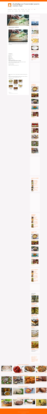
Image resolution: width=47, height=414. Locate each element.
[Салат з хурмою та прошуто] (32, 186)
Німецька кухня (35, 358)
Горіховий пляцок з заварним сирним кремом (36, 227)
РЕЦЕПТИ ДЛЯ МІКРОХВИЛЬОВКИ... (23, 398)
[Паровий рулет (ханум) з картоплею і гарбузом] (29, 391)
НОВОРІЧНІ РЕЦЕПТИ (33, 215)
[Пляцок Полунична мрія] (34, 125)
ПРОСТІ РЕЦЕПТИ (34, 269)
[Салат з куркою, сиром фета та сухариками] (32, 183)
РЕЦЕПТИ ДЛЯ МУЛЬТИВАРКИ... (23, 364)
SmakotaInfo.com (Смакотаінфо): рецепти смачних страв (26, 5)
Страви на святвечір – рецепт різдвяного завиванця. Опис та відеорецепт (34, 111)
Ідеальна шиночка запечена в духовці (5, 384)
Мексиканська (32, 358)
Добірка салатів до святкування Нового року (36, 188)
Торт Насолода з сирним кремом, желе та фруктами (36, 181)
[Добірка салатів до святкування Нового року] (32, 188)
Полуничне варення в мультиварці (16, 373)
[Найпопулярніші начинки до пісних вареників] (34, 101)
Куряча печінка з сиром (38, 406)
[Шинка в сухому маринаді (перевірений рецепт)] (41, 378)
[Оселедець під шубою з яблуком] (32, 190)
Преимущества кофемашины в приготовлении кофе (13, 93)
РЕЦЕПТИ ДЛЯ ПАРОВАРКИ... (23, 386)
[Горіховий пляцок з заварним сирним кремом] (32, 227)
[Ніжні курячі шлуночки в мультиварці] (29, 369)
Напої (34, 9)
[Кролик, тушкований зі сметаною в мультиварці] (6, 368)
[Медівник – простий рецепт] (29, 380)
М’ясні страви (15, 9)
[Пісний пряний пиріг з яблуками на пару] (41, 390)
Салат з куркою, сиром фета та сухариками (35, 183)
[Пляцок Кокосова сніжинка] (32, 224)
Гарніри (29, 9)
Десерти (19, 9)
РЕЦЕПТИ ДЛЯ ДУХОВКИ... (23, 375)
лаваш (34, 361)
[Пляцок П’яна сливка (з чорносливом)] (34, 114)
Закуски (32, 9)
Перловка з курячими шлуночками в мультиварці (41, 372)
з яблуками (32, 361)
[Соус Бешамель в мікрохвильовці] (29, 402)
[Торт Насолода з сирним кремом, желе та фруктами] (32, 181)
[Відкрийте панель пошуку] (8, 13)
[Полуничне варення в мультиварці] (18, 369)
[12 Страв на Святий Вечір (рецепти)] (34, 95)
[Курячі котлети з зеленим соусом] (18, 391)
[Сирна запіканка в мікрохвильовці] (18, 402)
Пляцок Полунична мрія (34, 127)
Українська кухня (34, 359)
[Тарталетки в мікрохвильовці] (6, 403)
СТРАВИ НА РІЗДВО (34, 122)
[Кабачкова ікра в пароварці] (6, 392)
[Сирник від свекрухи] (34, 150)
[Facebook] (23, 0)
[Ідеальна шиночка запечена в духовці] (34, 143)
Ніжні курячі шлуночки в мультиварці (28, 372)
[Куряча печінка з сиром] (41, 402)
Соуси (26, 9)
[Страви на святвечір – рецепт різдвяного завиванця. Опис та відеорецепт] (34, 107)
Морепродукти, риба (10, 9)
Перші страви (22, 9)
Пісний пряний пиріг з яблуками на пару (40, 393)
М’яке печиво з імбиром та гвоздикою (35, 218)
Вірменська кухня (33, 357)
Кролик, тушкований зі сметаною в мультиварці (6, 371)
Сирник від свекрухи (33, 153)
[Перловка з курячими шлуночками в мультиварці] (41, 369)
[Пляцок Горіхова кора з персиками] (32, 220)
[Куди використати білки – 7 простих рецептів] (34, 137)
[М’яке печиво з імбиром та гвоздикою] (32, 218)
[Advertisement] (18, 49)
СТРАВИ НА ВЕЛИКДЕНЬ (33, 85)
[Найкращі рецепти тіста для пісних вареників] (34, 89)
